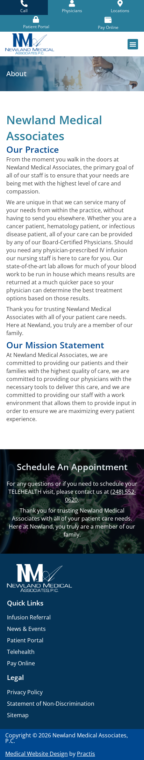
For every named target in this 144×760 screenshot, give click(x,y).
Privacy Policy (25, 692)
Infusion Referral (29, 617)
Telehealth (21, 651)
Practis (86, 754)
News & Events (26, 628)
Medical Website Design (36, 754)
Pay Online (21, 663)
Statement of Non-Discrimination (50, 703)
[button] (133, 44)
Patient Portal (25, 640)
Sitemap (18, 715)
